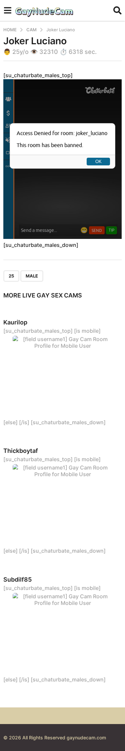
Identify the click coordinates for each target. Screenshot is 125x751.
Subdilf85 (17, 579)
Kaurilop (15, 322)
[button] (7, 10)
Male (32, 276)
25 (11, 276)
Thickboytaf (20, 450)
